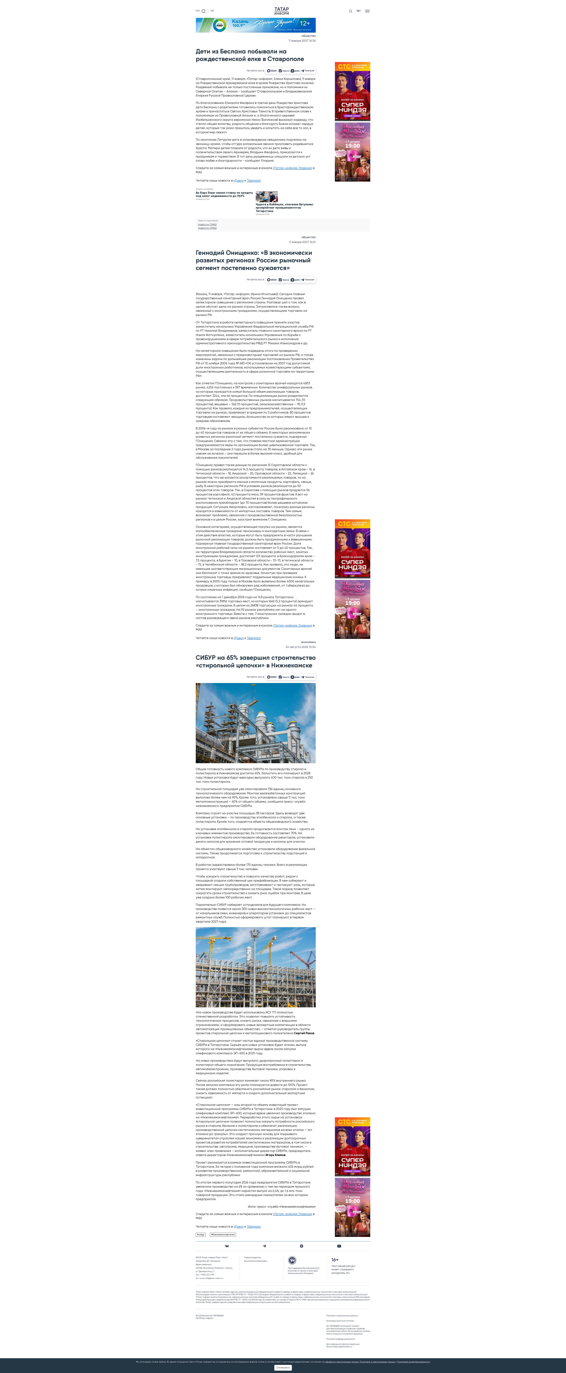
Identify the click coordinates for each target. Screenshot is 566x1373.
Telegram (254, 180)
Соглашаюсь (283, 1368)
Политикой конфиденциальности (413, 1362)
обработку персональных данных (342, 1362)
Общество (308, 36)
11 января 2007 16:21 (302, 242)
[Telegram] (264, 1246)
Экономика (308, 642)
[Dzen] (301, 1246)
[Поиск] (350, 11)
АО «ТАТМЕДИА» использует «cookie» (342, 1326)
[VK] (226, 1246)
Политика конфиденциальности (340, 1339)
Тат (212, 11)
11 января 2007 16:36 (302, 40)
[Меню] (367, 11)
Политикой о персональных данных (377, 1362)
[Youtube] (339, 1246)
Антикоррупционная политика (340, 1321)
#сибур (200, 1235)
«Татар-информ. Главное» (292, 168)
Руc (198, 11)
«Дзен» (238, 180)
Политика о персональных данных (342, 1316)
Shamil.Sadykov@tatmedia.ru (339, 1347)
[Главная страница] (282, 11)
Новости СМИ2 (207, 224)
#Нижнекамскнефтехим (223, 1235)
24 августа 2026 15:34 (301, 647)
